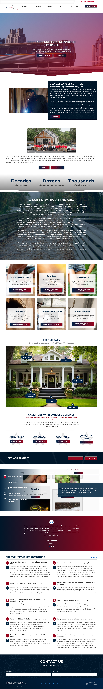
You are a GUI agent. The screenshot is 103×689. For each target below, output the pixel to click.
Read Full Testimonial (51, 538)
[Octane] (91, 683)
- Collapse (94, 557)
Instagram (58, 684)
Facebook (41, 684)
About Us (44, 167)
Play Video (29, 100)
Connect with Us (44, 55)
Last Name (55, 671)
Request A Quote (90, 6)
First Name (9, 671)
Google (45, 684)
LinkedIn (53, 684)
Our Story (55, 116)
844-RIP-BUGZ (57, 167)
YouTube (49, 684)
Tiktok (62, 684)
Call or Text (60, 55)
